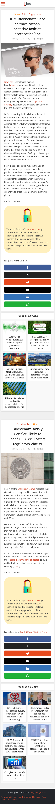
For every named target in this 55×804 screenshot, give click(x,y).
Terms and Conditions (11, 797)
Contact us (15, 799)
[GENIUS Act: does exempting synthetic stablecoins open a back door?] (39, 730)
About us (5, 799)
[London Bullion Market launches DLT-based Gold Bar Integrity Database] (14, 359)
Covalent (14, 85)
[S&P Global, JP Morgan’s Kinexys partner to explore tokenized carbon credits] (39, 327)
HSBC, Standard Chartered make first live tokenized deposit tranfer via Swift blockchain (15, 746)
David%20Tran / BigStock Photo (33, 632)
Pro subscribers (32, 229)
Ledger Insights (37, 39)
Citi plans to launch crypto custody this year (14, 775)
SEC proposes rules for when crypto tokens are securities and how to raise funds (39, 714)
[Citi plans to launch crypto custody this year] (14, 762)
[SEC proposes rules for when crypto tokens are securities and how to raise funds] (39, 698)
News (17, 14)
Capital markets (23, 424)
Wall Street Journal (26, 488)
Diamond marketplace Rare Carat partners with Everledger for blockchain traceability (26, 791)
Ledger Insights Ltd (38, 792)
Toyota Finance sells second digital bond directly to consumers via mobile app (15, 714)
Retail (24, 14)
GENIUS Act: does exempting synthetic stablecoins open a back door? (39, 746)
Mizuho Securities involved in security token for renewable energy (14, 402)
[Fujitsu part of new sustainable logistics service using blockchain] (39, 359)
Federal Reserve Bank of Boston (24, 559)
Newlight (8, 82)
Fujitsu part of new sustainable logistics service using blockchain (39, 373)
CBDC (16, 566)
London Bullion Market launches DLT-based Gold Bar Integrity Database (14, 373)
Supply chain (35, 14)
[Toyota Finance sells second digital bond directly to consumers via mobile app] (14, 698)
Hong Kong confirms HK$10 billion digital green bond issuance (14, 342)
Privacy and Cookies (31, 797)
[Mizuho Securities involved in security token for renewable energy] (14, 388)
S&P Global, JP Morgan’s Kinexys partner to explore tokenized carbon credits (39, 342)
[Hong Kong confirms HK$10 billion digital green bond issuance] (14, 327)
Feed (44, 797)
